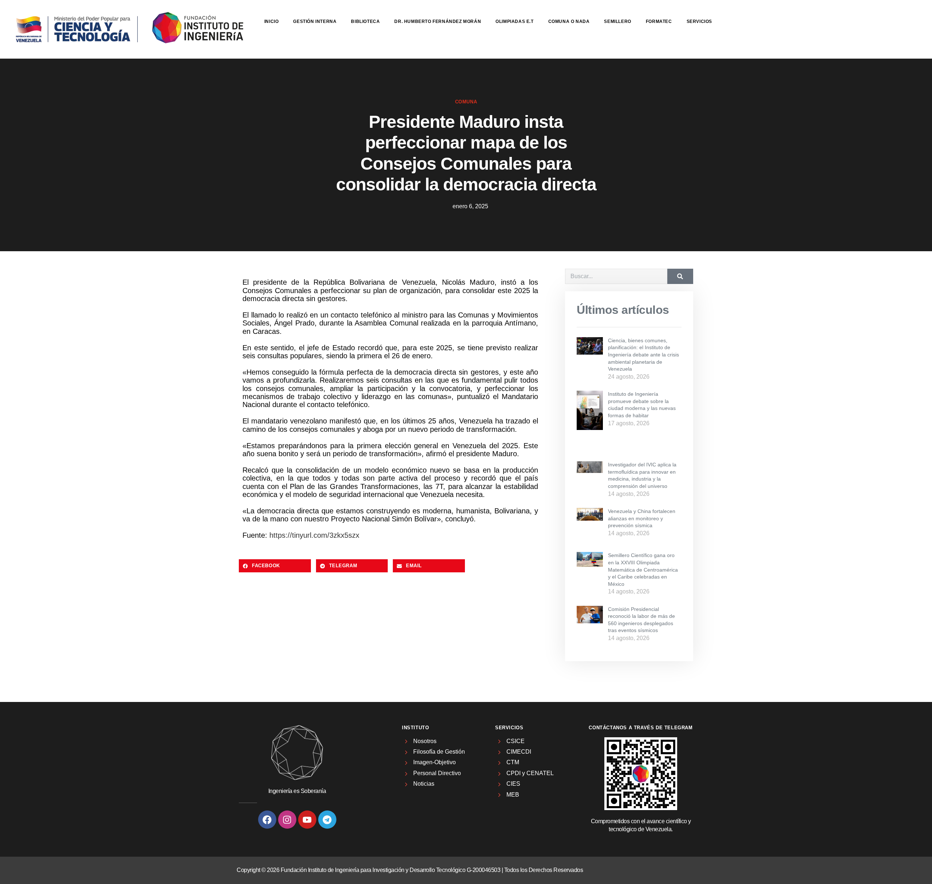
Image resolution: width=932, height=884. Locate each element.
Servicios (699, 21)
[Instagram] (287, 819)
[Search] (680, 276)
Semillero (617, 21)
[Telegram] (327, 819)
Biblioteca (365, 21)
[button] (275, 565)
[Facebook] (267, 819)
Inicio (271, 21)
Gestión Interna (314, 21)
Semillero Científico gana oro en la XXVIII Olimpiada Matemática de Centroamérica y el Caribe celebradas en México (643, 569)
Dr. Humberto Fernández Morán (437, 21)
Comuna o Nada (569, 21)
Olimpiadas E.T (514, 21)
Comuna (466, 101)
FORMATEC (659, 21)
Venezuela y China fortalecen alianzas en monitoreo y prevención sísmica (641, 518)
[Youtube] (307, 819)
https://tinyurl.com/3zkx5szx (314, 535)
